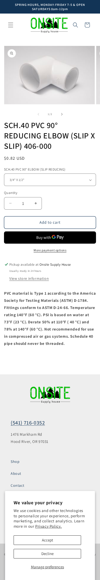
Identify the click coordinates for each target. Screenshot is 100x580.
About (16, 473)
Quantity (10, 192)
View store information (29, 278)
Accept (47, 540)
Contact (17, 485)
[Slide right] (62, 114)
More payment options (50, 250)
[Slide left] (38, 114)
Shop (15, 461)
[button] (11, 25)
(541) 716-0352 (28, 422)
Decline (47, 553)
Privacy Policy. (48, 526)
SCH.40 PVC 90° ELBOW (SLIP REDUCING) (34, 169)
